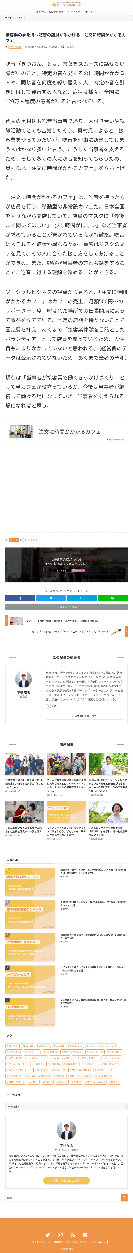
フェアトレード (36, 1057)
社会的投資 (104, 1076)
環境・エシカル (80, 1076)
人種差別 (90, 1064)
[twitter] (54, 706)
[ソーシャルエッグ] (66, 4)
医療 (42, 1070)
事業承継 (72, 1064)
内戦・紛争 (110, 1064)
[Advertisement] (66, 490)
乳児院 (55, 1064)
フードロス (112, 1057)
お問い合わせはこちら (66, 1180)
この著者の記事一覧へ (84, 716)
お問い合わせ (99, 1242)
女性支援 (15, 1076)
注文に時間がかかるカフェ (70, 431)
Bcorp (13, 1045)
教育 (45, 1076)
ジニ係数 (115, 1051)
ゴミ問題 (51, 1051)
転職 (48, 1082)
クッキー (33, 1051)
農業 (62, 1082)
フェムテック (60, 1057)
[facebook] (49, 706)
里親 (77, 1082)
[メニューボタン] (129, 4)
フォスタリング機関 (87, 1057)
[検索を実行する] (124, 1197)
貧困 (34, 1082)
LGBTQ (44, 1045)
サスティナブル (73, 1051)
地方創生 (103, 1070)
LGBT (28, 1045)
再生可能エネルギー (20, 1070)
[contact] (85, 1235)
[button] (20, 598)
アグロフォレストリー (101, 1045)
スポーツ (15, 1057)
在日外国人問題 (81, 1070)
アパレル (15, 1051)
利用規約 (58, 1242)
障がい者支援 (15, 46)
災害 (60, 1076)
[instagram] (60, 1235)
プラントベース (18, 1064)
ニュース (14, 539)
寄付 (31, 1076)
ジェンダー (96, 1051)
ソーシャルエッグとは (38, 1242)
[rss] (73, 1235)
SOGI (59, 1045)
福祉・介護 (16, 1082)
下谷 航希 (23, 692)
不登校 (39, 1064)
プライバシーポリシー (77, 1242)
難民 (115, 1082)
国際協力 (59, 1070)
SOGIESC (76, 1045)
